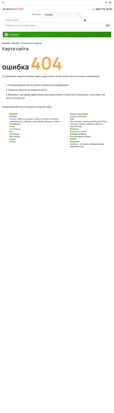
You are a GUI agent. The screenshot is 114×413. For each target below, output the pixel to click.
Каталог (13, 116)
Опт (11, 131)
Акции (13, 139)
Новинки (14, 114)
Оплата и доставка (79, 114)
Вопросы (74, 129)
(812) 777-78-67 (104, 9)
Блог (72, 119)
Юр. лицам (15, 136)
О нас (12, 126)
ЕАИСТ (73, 139)
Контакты (74, 141)
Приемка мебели (78, 134)
